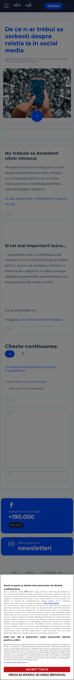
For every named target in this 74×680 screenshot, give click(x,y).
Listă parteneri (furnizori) (15, 662)
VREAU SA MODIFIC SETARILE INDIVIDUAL (37, 674)
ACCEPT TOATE (37, 669)
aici (49, 621)
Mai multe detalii (51, 603)
